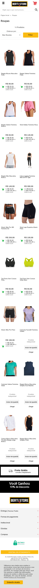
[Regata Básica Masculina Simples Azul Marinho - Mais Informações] (29, 368)
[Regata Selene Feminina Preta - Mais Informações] (29, 58)
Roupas (14, 15)
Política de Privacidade (16, 577)
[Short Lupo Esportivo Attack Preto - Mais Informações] (29, 211)
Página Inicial (5, 15)
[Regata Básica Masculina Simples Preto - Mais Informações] (29, 423)
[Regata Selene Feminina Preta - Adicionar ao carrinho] (21, 87)
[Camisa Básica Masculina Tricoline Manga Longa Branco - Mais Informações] (10, 423)
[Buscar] (36, 9)
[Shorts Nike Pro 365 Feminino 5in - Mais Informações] (10, 211)
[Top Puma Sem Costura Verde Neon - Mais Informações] (29, 263)
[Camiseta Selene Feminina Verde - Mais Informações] (10, 368)
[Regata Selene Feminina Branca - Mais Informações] (10, 109)
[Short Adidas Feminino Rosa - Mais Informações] (29, 109)
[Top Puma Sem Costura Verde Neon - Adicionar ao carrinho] (21, 292)
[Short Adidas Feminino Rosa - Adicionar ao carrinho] (21, 138)
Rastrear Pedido (13, 511)
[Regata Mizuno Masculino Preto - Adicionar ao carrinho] (3, 87)
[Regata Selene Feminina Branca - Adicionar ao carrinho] (3, 138)
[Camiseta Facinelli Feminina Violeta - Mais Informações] (29, 314)
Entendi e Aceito (13, 582)
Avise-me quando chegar (31, 348)
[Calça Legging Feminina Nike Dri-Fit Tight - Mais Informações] (29, 160)
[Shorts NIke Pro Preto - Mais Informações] (10, 314)
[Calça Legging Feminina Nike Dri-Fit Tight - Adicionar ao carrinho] (21, 189)
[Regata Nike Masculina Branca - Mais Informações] (10, 160)
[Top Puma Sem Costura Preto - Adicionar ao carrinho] (3, 292)
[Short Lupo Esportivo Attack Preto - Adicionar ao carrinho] (21, 241)
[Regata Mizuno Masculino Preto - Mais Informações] (10, 58)
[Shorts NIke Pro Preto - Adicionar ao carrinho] (3, 346)
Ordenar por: (11, 31)
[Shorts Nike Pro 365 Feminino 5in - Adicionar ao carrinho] (3, 241)
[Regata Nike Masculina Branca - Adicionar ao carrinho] (3, 189)
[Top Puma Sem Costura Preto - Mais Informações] (10, 263)
